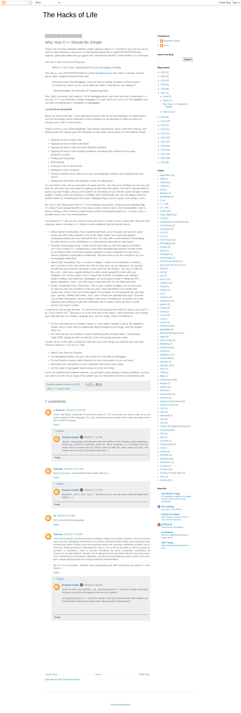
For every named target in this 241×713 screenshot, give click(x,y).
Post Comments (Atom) (69, 679)
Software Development (171, 401)
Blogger (126, 704)
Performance (166, 379)
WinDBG (164, 455)
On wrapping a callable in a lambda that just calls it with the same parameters (176, 499)
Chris (166, 45)
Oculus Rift (165, 358)
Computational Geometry (172, 222)
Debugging (165, 243)
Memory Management (170, 333)
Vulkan (163, 451)
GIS (162, 272)
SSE (162, 412)
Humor (163, 290)
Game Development (169, 261)
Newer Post (51, 674)
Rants (67, 389)
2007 (163, 154)
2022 (163, 72)
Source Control (167, 405)
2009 (163, 146)
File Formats (166, 258)
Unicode (164, 441)
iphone (163, 304)
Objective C (165, 355)
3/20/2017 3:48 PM (93, 585)
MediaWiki (165, 329)
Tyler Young (167, 542)
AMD (162, 179)
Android (164, 182)
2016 (163, 117)
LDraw (163, 308)
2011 (163, 137)
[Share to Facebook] (97, 384)
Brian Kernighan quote (101, 73)
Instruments (165, 301)
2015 (163, 121)
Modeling (164, 344)
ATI (161, 189)
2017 (163, 93)
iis (161, 293)
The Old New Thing (170, 494)
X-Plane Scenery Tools (171, 473)
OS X (162, 369)
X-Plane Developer (170, 514)
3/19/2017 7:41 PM (93, 437)
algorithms (165, 175)
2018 (163, 89)
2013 (163, 129)
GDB (162, 268)
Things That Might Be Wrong (173, 426)
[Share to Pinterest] (100, 384)
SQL (162, 408)
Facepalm (165, 254)
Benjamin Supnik (70, 437)
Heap (162, 286)
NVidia (163, 351)
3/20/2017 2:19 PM (73, 534)
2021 (163, 76)
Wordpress (165, 462)
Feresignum (167, 532)
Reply (56, 425)
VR (161, 448)
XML (162, 476)
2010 (163, 142)
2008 (163, 150)
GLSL (163, 279)
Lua (162, 319)
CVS (162, 236)
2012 (163, 133)
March (166, 100)
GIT (162, 276)
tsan (162, 437)
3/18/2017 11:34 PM (75, 410)
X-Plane (164, 469)
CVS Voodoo (166, 240)
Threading (165, 430)
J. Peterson (59, 410)
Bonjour (164, 193)
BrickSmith (165, 196)
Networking (165, 347)
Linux (162, 315)
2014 (163, 125)
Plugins (163, 383)
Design (163, 247)
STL (162, 419)
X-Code (164, 466)
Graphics (164, 283)
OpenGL (164, 365)
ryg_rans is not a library (171, 509)
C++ (162, 207)
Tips (162, 433)
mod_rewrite (166, 340)
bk (54, 516)
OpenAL (164, 362)
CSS (162, 232)
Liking (163, 311)
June (165, 96)
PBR (162, 376)
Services (164, 397)
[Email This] (87, 384)
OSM (162, 372)
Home (98, 674)
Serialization (166, 394)
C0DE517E (166, 524)
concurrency (166, 225)
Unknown (58, 469)
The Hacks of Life (70, 15)
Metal (162, 337)
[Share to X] (94, 384)
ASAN (163, 186)
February (167, 112)
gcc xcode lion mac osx (171, 265)
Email (163, 250)
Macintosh (165, 326)
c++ (54, 389)
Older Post (144, 674)
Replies (60, 431)
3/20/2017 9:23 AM (66, 516)
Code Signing (166, 214)
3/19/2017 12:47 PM (73, 469)
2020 (163, 80)
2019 (163, 84)
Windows (164, 459)
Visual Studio (166, 444)
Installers (164, 297)
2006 (163, 158)
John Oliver (64, 352)
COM (162, 218)
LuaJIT (163, 322)
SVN (162, 423)
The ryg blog (167, 506)
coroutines (165, 229)
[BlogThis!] (90, 384)
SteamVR (164, 415)
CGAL (163, 211)
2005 (163, 162)
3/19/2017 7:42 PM (93, 490)
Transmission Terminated (172, 527)
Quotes (60, 389)
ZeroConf (164, 480)
